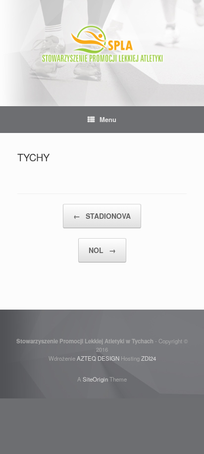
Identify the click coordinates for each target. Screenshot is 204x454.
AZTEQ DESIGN (98, 358)
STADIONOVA (102, 216)
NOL (102, 250)
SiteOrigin (95, 379)
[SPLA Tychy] (102, 45)
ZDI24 (148, 358)
